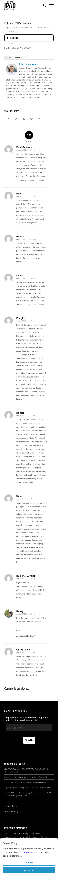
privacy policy (26, 852)
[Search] (43, 5)
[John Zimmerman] (11, 74)
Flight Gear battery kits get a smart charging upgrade (25, 782)
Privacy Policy (11, 811)
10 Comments (26, 28)
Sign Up (29, 740)
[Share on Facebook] (8, 119)
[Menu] (50, 5)
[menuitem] (43, 5)
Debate (39, 28)
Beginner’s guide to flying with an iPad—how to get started (27, 787)
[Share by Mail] (39, 119)
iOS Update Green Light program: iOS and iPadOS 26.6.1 (27, 777)
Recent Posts (20, 58)
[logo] (24, 5)
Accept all (29, 870)
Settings (29, 862)
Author (8, 58)
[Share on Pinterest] (16, 119)
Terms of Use (10, 806)
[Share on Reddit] (31, 119)
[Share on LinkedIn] (24, 119)
